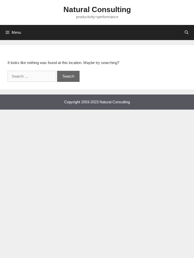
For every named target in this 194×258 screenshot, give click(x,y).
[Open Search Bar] (186, 32)
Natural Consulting (97, 9)
